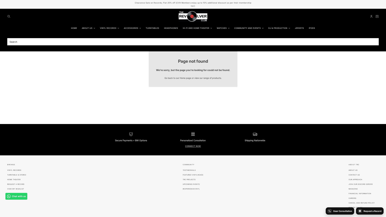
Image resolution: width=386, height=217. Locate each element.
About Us (353, 170)
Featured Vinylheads (193, 175)
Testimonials (189, 170)
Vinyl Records (14, 170)
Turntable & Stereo (16, 175)
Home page (185, 78)
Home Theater (14, 179)
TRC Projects (189, 179)
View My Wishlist (15, 189)
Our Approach (355, 179)
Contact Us (354, 175)
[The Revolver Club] (193, 16)
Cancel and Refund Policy (362, 203)
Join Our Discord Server (361, 184)
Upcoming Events (191, 184)
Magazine (353, 189)
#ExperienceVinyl (191, 189)
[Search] (9, 16)
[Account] (371, 16)
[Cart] (377, 16)
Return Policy (355, 207)
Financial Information (360, 193)
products (216, 78)
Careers (352, 198)
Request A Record (15, 184)
